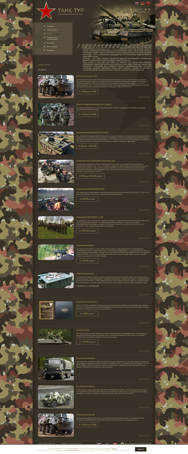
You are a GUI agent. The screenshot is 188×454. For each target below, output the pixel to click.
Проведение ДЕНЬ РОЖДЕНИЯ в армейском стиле (95, 161)
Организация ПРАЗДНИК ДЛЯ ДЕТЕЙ (90, 189)
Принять (141, 449)
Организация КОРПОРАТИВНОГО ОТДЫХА (92, 132)
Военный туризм (82, 330)
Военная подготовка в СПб (86, 76)
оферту (114, 448)
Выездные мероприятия (85, 358)
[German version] (142, 5)
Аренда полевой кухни (85, 273)
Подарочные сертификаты (86, 302)
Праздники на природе (84, 245)
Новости (50, 43)
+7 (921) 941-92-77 (75, 443)
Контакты (51, 50)
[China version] (147, 5)
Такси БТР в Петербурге (85, 386)
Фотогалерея (52, 47)
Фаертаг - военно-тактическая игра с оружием (93, 104)
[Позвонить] (132, 11)
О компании (52, 30)
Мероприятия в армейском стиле (70, 14)
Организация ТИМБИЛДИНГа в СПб (90, 217)
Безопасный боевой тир (85, 414)
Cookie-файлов (72, 450)
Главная (41, 65)
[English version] (136, 5)
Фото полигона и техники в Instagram (138, 443)
